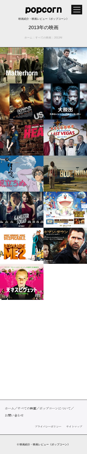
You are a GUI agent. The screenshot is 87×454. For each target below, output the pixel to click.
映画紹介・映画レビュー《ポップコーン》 (45, 444)
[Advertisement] (43, 350)
